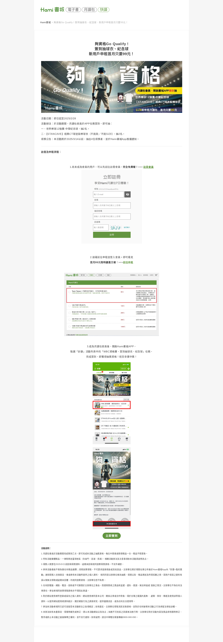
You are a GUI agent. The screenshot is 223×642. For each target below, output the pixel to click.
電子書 (73, 10)
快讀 (103, 10)
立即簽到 (112, 535)
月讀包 (89, 10)
